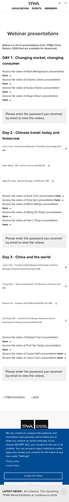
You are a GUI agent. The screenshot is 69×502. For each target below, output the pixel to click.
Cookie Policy (12, 465)
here (5, 75)
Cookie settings (33, 476)
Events (37, 8)
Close (64, 491)
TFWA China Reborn (15, 397)
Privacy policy (12, 461)
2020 (36, 397)
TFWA (33, 3)
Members (51, 8)
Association (20, 8)
